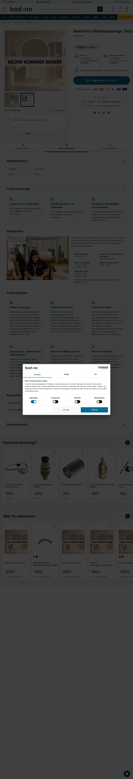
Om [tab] (95, 374)
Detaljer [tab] (66, 374)
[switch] (55, 401)
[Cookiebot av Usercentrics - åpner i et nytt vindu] (99, 367)
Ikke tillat (66, 410)
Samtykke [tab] (37, 374)
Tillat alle (94, 410)
